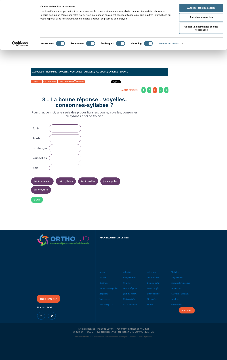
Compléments (129, 277)
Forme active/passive (180, 283)
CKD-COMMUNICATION (142, 331)
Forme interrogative (108, 288)
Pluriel (150, 304)
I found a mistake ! (66, 82)
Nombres (175, 299)
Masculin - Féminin (180, 293)
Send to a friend (49, 82)
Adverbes (151, 272)
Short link (80, 82)
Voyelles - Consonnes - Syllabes (76, 72)
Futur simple (153, 288)
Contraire (103, 283)
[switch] (90, 43)
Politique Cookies (106, 328)
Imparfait (103, 293)
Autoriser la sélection (201, 17)
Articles (103, 277)
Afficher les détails (168, 43)
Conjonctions (177, 277)
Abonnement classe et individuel (133, 328)
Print (36, 82)
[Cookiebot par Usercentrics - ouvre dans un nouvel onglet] (20, 43)
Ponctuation (176, 304)
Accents (103, 272)
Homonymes (176, 288)
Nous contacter (48, 298)
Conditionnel (153, 277)
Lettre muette (153, 293)
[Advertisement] (106, 56)
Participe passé (106, 304)
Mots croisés (129, 299)
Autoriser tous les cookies (201, 7)
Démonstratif (153, 283)
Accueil (36, 72)
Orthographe (49, 72)
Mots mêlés (152, 299)
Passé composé (130, 304)
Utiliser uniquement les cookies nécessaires (201, 28)
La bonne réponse (118, 72)
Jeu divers (101, 72)
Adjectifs (127, 272)
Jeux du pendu (130, 293)
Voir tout (186, 310)
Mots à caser (105, 299)
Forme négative (130, 288)
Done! (37, 199)
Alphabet (175, 272)
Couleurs (127, 283)
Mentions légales (86, 328)
